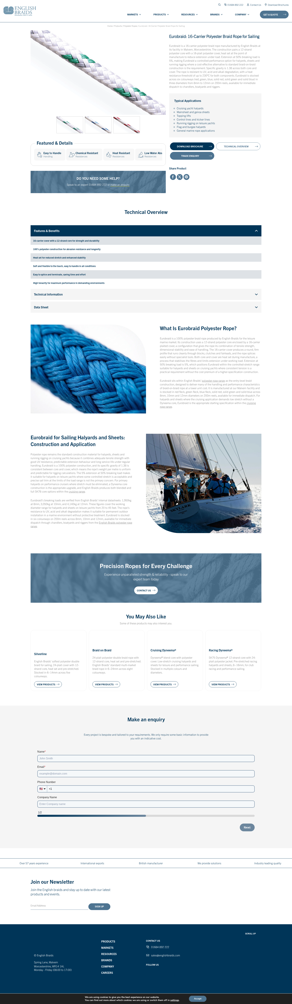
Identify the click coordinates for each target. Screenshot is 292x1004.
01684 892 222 (98, 184)
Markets (132, 14)
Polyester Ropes (130, 26)
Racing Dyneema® (221, 650)
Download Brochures (278, 4)
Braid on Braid (101, 650)
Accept (197, 998)
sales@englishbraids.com (165, 955)
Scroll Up (250, 933)
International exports (92, 863)
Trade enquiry (190, 155)
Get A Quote (270, 14)
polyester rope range (213, 380)
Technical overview (236, 146)
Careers (107, 972)
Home (110, 26)
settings (174, 1000)
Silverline (40, 654)
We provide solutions (209, 863)
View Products (46, 684)
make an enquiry (119, 184)
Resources (188, 14)
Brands (215, 14)
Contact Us (255, 4)
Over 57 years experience (34, 863)
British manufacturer (151, 863)
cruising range (77, 491)
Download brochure (190, 146)
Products (159, 14)
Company (240, 14)
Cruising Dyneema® (163, 650)
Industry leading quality (267, 863)
